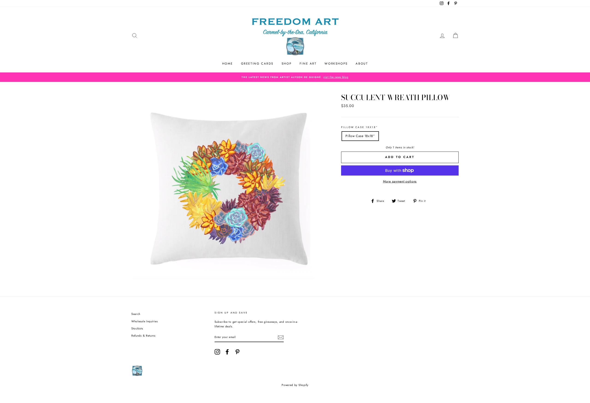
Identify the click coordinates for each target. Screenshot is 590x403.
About (362, 63)
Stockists (137, 328)
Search (135, 314)
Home (227, 63)
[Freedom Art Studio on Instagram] (217, 352)
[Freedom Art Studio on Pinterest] (237, 352)
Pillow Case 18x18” (359, 127)
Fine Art (308, 63)
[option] (295, 77)
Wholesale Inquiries (144, 321)
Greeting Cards (257, 63)
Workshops (336, 63)
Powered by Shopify (295, 385)
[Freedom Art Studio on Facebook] (227, 352)
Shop (287, 63)
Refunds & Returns (143, 335)
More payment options (400, 181)
